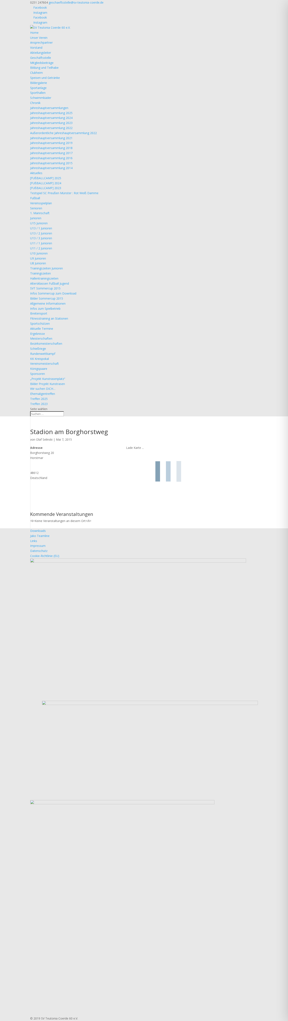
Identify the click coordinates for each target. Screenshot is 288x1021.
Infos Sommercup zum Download (53, 293)
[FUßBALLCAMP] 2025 (45, 178)
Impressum (38, 546)
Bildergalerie (38, 83)
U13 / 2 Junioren (41, 233)
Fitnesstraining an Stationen (49, 318)
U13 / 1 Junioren (41, 228)
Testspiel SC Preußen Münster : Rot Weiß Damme (64, 193)
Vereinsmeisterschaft (44, 364)
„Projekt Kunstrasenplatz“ (47, 379)
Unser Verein (38, 38)
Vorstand (36, 48)
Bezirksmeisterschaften (46, 344)
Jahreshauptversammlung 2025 (51, 113)
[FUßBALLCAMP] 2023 (45, 188)
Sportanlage (38, 88)
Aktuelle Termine (41, 329)
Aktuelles (36, 173)
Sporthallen (38, 93)
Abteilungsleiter (40, 53)
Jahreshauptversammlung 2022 (51, 128)
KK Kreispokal (39, 359)
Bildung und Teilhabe (44, 68)
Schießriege (38, 349)
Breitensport (38, 313)
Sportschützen (40, 324)
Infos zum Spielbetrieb (45, 309)
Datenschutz (38, 551)
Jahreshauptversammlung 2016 (51, 158)
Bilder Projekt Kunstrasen (47, 384)
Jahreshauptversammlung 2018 (51, 148)
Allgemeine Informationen (48, 303)
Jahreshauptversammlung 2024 (51, 118)
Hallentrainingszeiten (44, 278)
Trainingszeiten (40, 273)
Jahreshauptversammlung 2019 (51, 143)
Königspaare (38, 369)
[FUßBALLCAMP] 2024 (45, 183)
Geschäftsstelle (40, 58)
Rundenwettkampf (42, 354)
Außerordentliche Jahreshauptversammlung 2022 (63, 133)
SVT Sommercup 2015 (45, 288)
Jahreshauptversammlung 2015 (51, 163)
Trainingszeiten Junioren (46, 268)
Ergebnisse (37, 334)
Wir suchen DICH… (42, 389)
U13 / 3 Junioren (41, 238)
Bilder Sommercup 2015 (46, 298)
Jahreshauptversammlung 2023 (51, 123)
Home (34, 33)
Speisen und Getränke (45, 78)
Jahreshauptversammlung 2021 (51, 138)
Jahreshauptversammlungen (49, 108)
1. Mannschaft (40, 213)
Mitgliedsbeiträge (42, 63)
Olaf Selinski (44, 439)
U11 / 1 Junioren (41, 243)
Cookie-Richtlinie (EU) (44, 556)
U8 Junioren (38, 263)
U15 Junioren (39, 223)
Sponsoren (37, 374)
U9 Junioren (38, 258)
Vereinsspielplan (41, 203)
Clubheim (36, 73)
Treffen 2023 (39, 404)
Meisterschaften (41, 338)
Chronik (35, 103)
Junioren (35, 218)
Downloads (38, 531)
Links (33, 541)
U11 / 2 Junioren (41, 248)
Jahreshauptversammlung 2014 (51, 168)
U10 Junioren (39, 253)
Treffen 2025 (39, 399)
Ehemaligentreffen (42, 394)
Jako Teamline (40, 536)
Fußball (35, 198)
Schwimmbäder (40, 98)
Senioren (36, 208)
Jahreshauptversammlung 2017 (51, 153)
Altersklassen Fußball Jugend (49, 283)
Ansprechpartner (41, 42)
